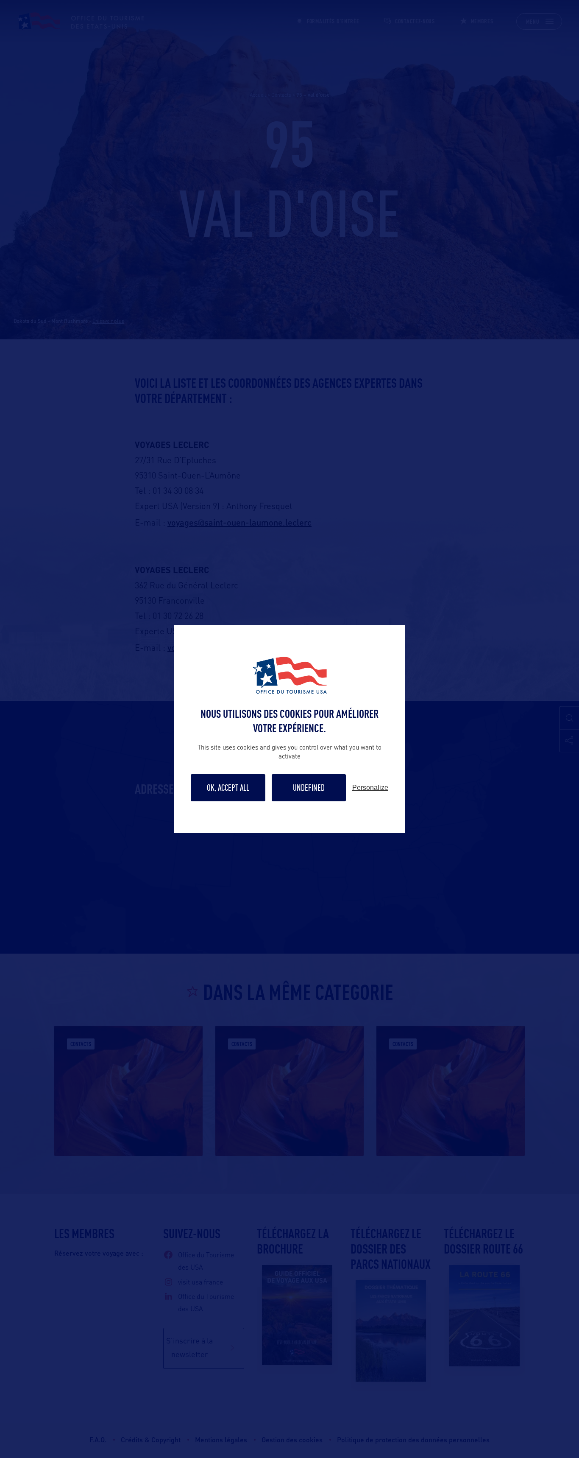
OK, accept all (228, 787)
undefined (309, 787)
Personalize (370, 787)
